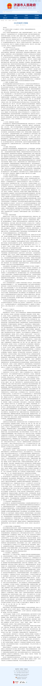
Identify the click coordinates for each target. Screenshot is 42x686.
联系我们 (21, 669)
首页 (5, 15)
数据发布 (37, 17)
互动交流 (26, 17)
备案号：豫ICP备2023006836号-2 (21, 675)
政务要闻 (37, 15)
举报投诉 (26, 669)
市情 (16, 15)
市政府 (26, 15)
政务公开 (5, 17)
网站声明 (17, 669)
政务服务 (16, 17)
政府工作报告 (14, 20)
